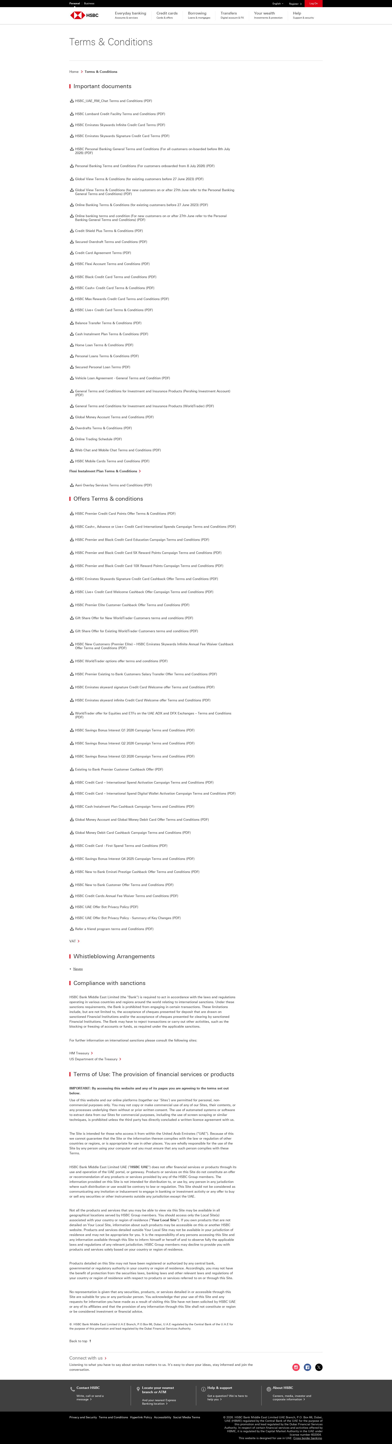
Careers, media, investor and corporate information (292, 1397)
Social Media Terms (186, 1417)
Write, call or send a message (90, 1397)
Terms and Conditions (113, 1417)
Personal (74, 3)
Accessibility (162, 1417)
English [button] (279, 3)
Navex (78, 969)
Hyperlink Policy (141, 1417)
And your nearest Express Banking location (159, 1402)
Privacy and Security (83, 1417)
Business (89, 3)
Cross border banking (307, 1438)
